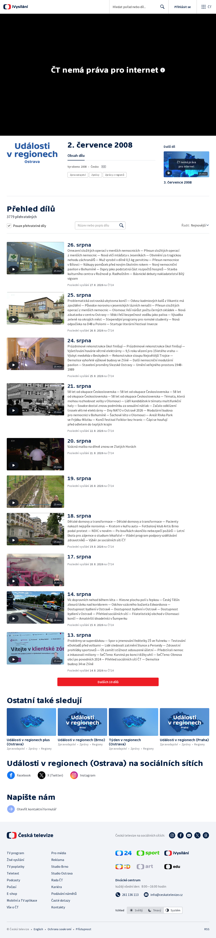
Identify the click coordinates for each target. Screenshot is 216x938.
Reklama (57, 860)
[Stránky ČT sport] (148, 854)
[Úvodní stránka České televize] (30, 835)
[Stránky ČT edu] (172, 868)
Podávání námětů (64, 893)
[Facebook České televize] (180, 835)
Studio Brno (59, 866)
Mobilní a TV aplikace (22, 900)
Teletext (13, 873)
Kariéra (56, 887)
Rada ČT (57, 880)
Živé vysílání (15, 860)
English (38, 929)
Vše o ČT (13, 907)
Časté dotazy (60, 900)
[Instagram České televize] (172, 835)
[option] (136, 910)
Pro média (58, 853)
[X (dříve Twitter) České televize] (197, 835)
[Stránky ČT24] (123, 854)
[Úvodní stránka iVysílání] (19, 6)
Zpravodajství (78, 174)
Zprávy (95, 174)
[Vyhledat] (121, 225)
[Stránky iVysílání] (176, 854)
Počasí (11, 887)
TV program (15, 853)
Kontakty (58, 907)
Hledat (162, 7)
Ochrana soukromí (59, 929)
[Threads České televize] (205, 835)
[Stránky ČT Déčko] (122, 868)
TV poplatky (15, 866)
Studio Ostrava (62, 873)
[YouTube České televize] (189, 835)
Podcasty (13, 880)
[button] (186, 165)
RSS (206, 929)
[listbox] (155, 910)
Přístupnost (83, 929)
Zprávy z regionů (114, 174)
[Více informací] (162, 70)
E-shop (12, 893)
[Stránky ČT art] (145, 868)
